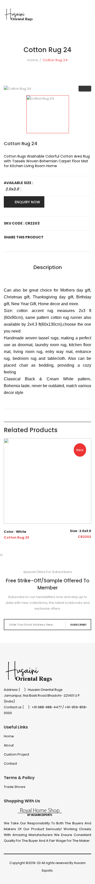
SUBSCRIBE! (78, 625)
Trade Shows (14, 786)
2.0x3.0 (12, 189)
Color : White (15, 531)
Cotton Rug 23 (16, 537)
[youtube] (89, 877)
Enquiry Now (27, 202)
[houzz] (71, 877)
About (9, 745)
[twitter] (53, 877)
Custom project (16, 754)
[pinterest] (80, 877)
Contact (10, 763)
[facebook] (44, 877)
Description (47, 267)
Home (32, 60)
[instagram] (62, 877)
